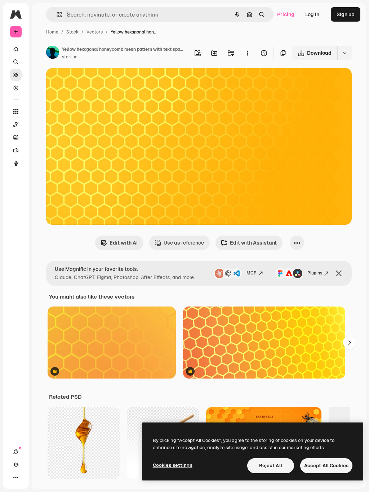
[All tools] (16, 111)
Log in (312, 14)
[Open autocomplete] (56, 14)
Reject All (270, 465)
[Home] (16, 49)
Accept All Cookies (326, 465)
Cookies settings (172, 465)
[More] (16, 477)
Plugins (314, 273)
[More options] (247, 53)
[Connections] (16, 451)
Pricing (285, 14)
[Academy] (16, 464)
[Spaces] (16, 124)
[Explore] (16, 88)
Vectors (94, 32)
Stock (72, 32)
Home (52, 32)
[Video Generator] (16, 150)
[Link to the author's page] (52, 53)
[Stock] (16, 75)
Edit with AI (124, 243)
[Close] (338, 273)
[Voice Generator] (16, 163)
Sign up (346, 14)
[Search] (16, 62)
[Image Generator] (16, 137)
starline (69, 57)
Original (92, 82)
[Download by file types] (344, 53)
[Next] (349, 343)
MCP (251, 273)
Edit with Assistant (253, 243)
